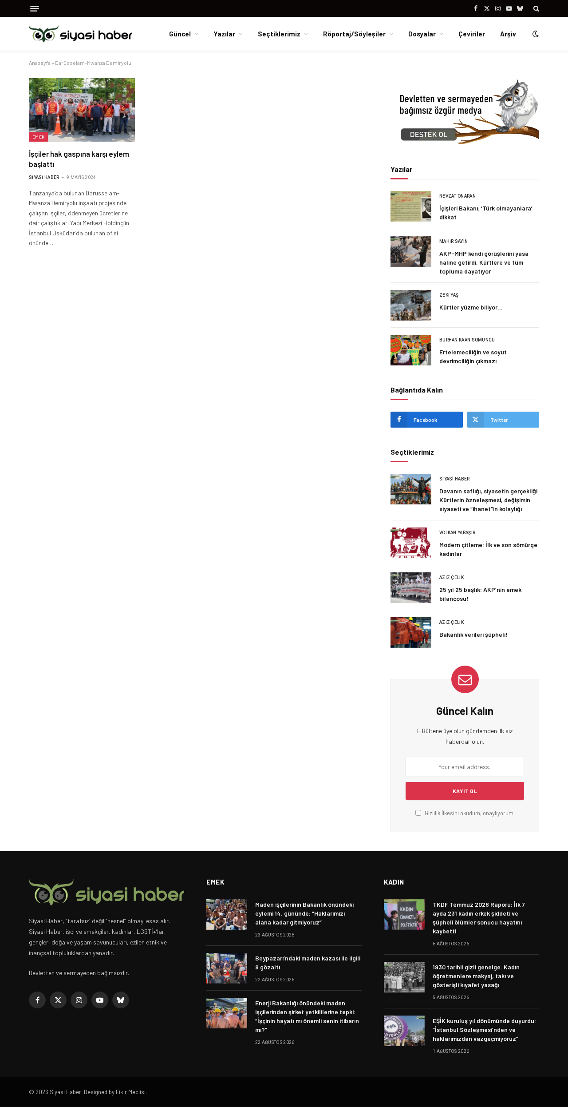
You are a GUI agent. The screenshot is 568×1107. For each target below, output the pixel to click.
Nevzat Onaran (457, 196)
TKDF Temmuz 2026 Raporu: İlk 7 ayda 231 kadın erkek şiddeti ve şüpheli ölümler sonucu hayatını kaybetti (479, 918)
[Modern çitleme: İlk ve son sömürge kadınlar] (410, 543)
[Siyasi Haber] (80, 34)
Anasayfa (40, 63)
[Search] (535, 8)
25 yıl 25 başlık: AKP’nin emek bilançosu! (480, 594)
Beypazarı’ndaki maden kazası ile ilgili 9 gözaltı (307, 962)
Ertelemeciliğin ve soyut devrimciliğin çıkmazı (473, 356)
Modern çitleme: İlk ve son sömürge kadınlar (488, 549)
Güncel (180, 34)
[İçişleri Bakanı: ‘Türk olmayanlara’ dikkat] (410, 206)
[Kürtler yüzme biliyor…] (410, 305)
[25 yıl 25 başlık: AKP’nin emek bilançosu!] (410, 587)
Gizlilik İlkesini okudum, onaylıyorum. (469, 813)
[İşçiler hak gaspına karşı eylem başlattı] (82, 109)
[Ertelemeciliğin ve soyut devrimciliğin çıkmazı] (410, 350)
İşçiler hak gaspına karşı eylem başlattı (79, 158)
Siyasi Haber (44, 177)
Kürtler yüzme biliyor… (471, 307)
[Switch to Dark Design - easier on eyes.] (534, 33)
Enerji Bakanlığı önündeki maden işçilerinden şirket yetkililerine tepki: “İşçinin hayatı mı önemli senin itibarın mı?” (307, 1016)
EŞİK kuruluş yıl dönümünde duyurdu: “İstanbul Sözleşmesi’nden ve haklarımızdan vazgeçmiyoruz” (484, 1029)
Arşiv (508, 34)
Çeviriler (471, 34)
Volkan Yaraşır (457, 532)
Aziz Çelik (451, 577)
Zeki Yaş (448, 295)
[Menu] (34, 8)
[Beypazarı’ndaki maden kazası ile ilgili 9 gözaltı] (226, 968)
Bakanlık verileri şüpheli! (473, 634)
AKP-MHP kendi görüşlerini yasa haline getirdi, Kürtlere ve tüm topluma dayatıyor (484, 262)
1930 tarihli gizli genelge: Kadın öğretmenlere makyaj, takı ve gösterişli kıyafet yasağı (476, 975)
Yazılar (224, 34)
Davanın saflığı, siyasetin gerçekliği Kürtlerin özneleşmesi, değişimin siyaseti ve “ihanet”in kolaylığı (488, 499)
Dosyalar (422, 34)
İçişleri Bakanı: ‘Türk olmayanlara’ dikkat (485, 212)
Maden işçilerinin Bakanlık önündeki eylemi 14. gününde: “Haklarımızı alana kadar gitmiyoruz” (304, 913)
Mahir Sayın (453, 241)
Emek (38, 136)
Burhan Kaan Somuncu (467, 339)
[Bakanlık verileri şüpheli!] (410, 632)
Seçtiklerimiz (279, 34)
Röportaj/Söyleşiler (354, 34)
